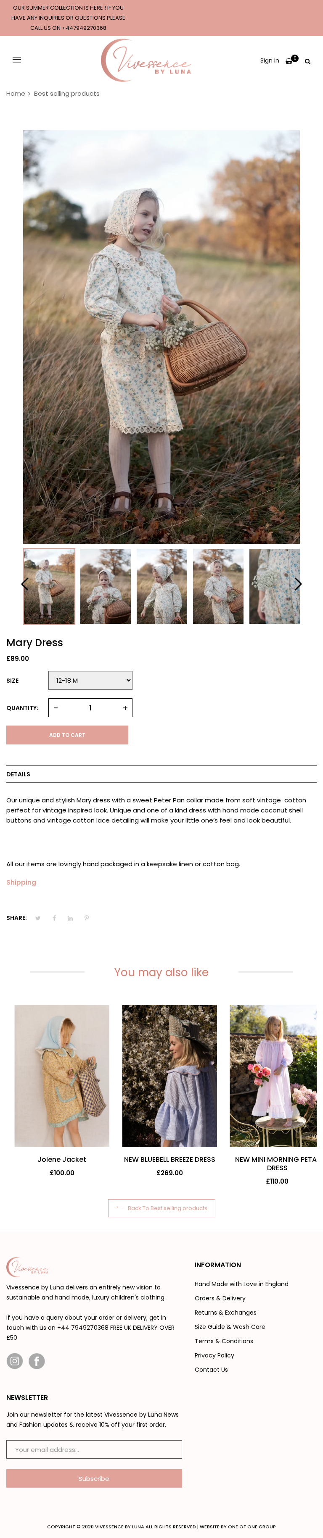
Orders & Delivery (220, 1298)
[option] (49, 586)
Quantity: (22, 708)
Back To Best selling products (167, 1208)
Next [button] (297, 584)
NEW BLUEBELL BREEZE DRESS (161, 1159)
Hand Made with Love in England (242, 1284)
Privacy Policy (214, 1355)
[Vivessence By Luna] (146, 60)
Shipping (21, 882)
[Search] (307, 60)
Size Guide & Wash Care (230, 1327)
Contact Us (211, 1369)
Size (12, 680)
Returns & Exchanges (226, 1312)
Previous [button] (25, 584)
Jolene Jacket (53, 1159)
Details (18, 774)
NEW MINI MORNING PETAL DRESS (269, 1163)
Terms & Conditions (224, 1341)
